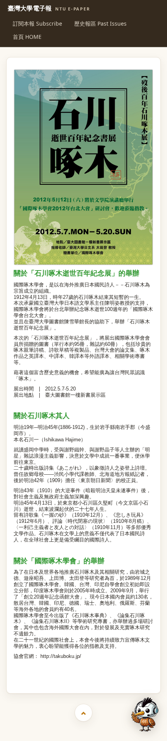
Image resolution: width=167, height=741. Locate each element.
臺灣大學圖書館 (84, 678)
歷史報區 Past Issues (100, 23)
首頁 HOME (27, 36)
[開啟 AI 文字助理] (144, 714)
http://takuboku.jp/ (60, 656)
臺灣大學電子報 (49, 8)
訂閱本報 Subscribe (37, 23)
